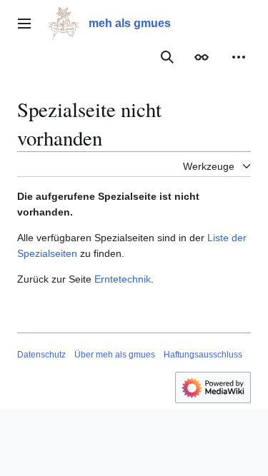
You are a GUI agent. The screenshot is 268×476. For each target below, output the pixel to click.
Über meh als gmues (114, 355)
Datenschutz (41, 355)
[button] (24, 23)
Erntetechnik (122, 279)
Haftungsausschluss (203, 355)
